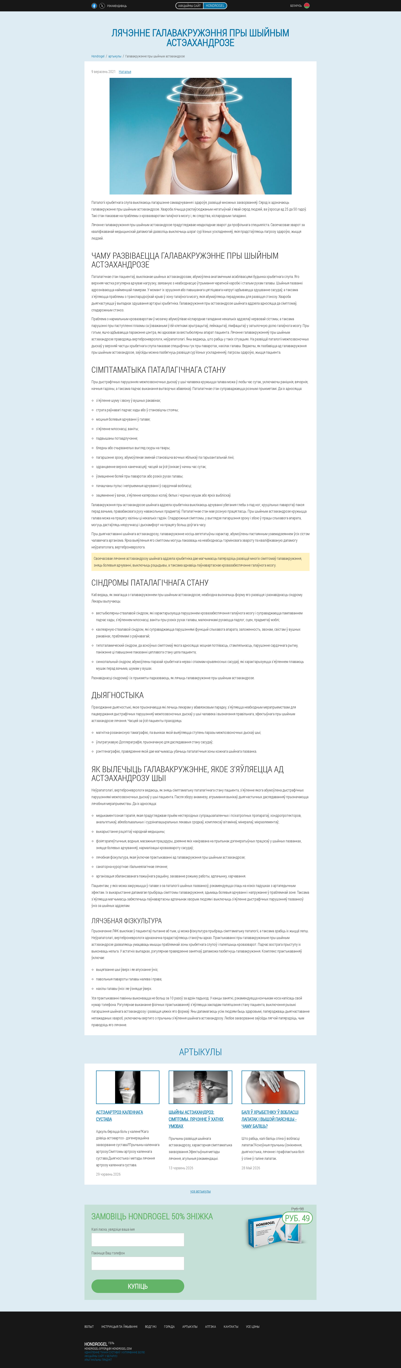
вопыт (89, 1326)
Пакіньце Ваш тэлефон (108, 1253)
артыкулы (189, 1326)
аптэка (210, 1326)
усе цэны (252, 1326)
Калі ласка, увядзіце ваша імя (113, 1229)
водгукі (150, 1326)
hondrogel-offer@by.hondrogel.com (108, 1348)
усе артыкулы (200, 1191)
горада (169, 1326)
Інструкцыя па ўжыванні (119, 1326)
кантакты (231, 1326)
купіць (138, 1286)
